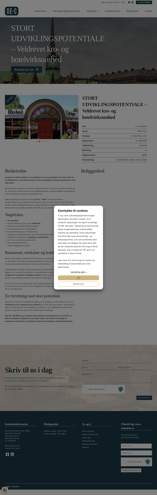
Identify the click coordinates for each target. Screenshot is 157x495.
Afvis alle (78, 284)
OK (78, 278)
